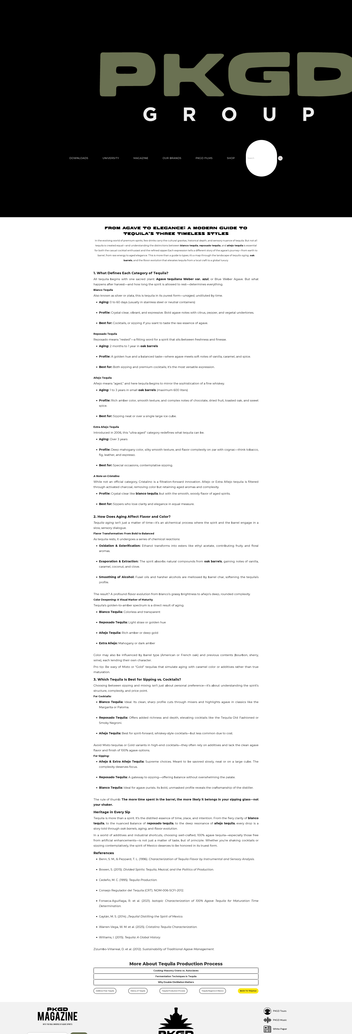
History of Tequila (138, 991)
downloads (78, 158)
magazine (141, 158)
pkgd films (204, 158)
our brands (172, 158)
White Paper (280, 1029)
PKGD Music (280, 1020)
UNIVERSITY (111, 158)
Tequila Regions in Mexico (213, 991)
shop (231, 158)
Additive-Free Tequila (105, 991)
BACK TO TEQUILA (248, 991)
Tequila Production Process (173, 991)
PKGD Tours (279, 1011)
